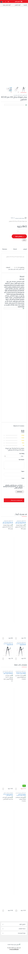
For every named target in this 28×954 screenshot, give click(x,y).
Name (22, 471)
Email (22, 478)
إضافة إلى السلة (18, 236)
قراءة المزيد (16, 910)
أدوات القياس (17, 5)
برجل (14, 95)
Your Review (21, 459)
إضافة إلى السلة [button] (16, 638)
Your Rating (21, 453)
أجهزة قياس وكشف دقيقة (8, 793)
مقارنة (12, 218)
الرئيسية (25, 5)
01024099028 (14, 949)
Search (8, 1)
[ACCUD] (15, 160)
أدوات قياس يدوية (7, 5)
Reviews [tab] (4, 249)
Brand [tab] (15, 249)
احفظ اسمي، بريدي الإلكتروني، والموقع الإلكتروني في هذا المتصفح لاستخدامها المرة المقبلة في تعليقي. (12, 487)
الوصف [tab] (25, 249)
